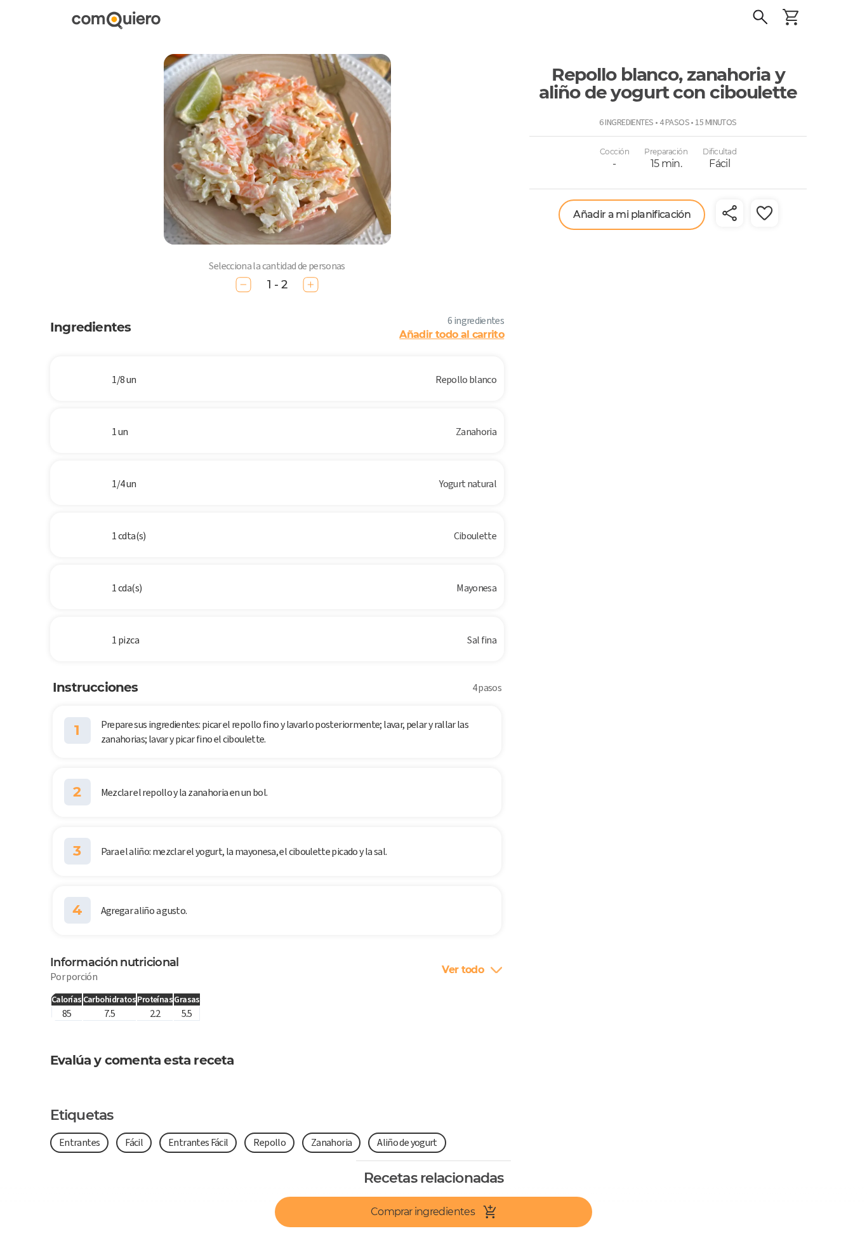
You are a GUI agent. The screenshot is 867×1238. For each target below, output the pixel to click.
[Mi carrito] (790, 19)
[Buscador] (760, 19)
